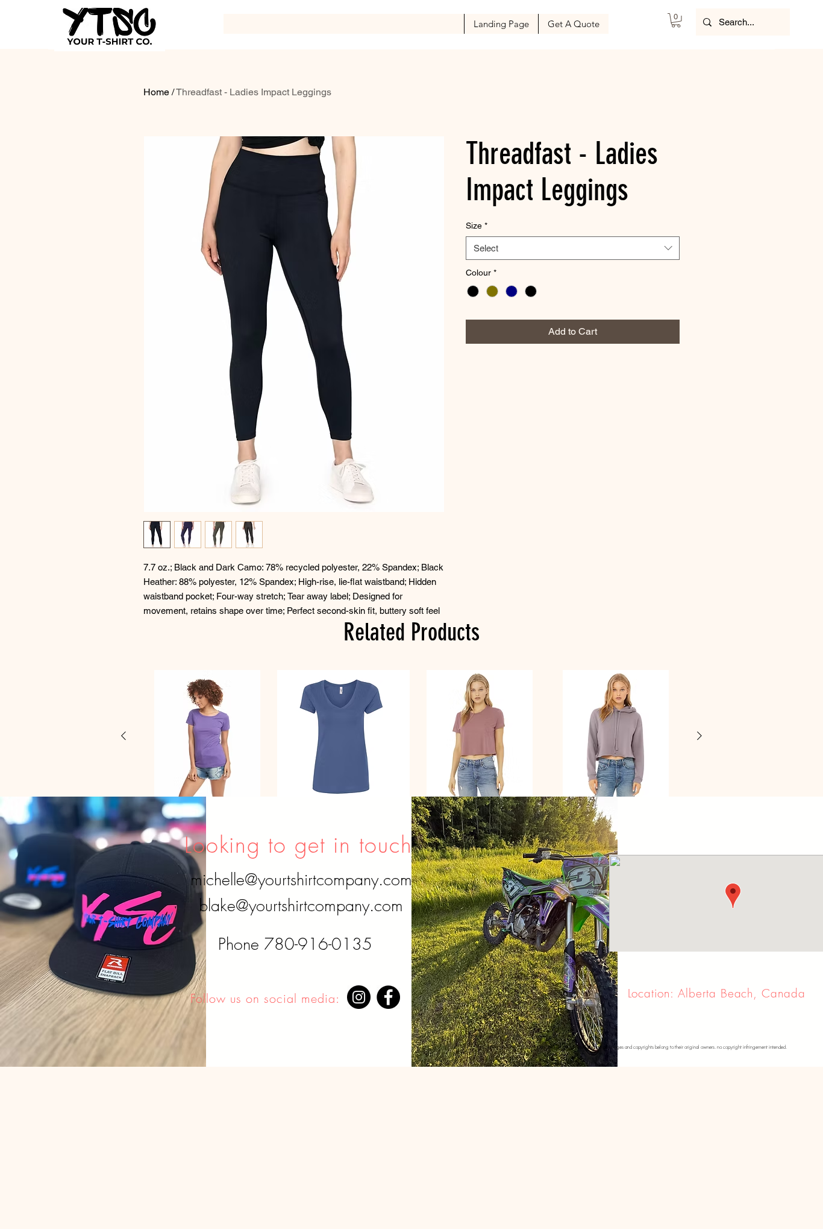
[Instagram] (359, 997)
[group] (411, 736)
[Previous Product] (123, 735)
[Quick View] (207, 736)
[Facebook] (388, 997)
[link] (676, 20)
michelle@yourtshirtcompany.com (301, 879)
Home (156, 92)
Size (476, 225)
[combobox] (573, 248)
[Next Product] (699, 735)
